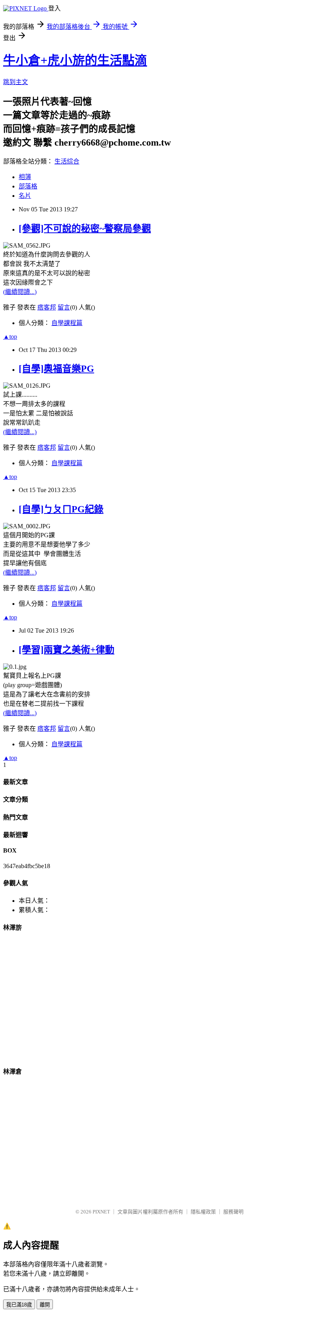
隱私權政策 (203, 1212)
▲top (10, 336)
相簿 (25, 177)
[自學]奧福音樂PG (56, 369)
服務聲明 (233, 1212)
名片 (25, 195)
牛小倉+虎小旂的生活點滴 (75, 60)
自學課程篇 (66, 323)
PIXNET (101, 1212)
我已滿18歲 (19, 1305)
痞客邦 (46, 307)
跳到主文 (15, 82)
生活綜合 (66, 161)
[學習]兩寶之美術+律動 (66, 650)
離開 (45, 1305)
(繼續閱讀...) (20, 291)
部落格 (28, 186)
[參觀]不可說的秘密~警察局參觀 (85, 228)
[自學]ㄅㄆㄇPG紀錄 (61, 509)
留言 (64, 307)
